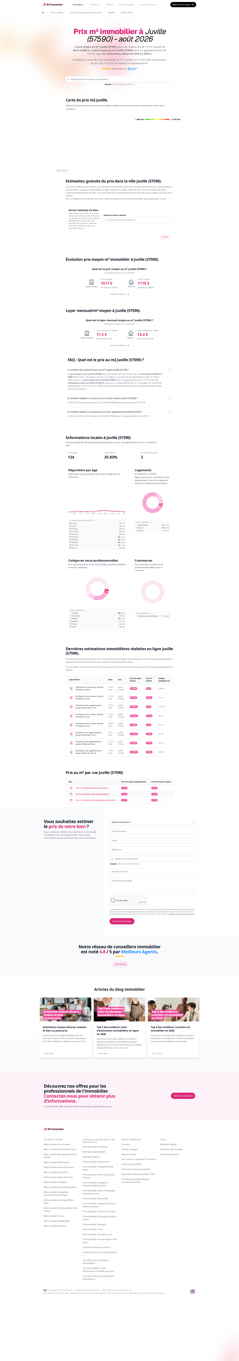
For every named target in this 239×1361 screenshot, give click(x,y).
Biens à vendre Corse (54, 1216)
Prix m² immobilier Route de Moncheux (92, 788)
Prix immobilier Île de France (96, 1161)
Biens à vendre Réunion (55, 1226)
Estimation (78, 4)
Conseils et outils (147, 4)
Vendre (109, 4)
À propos (125, 1144)
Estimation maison (91, 1156)
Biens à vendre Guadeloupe (57, 1221)
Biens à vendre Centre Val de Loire (60, 1149)
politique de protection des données (181, 914)
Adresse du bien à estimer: (115, 215)
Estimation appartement (94, 1151)
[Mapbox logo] (62, 170)
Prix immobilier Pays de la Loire (97, 1234)
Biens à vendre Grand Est (55, 1172)
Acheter (94, 4)
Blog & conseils (128, 1154)
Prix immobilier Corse (93, 1229)
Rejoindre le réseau (181, 4)
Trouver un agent (126, 4)
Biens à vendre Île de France (57, 1144)
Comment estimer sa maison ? (97, 1247)
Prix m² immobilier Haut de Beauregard (92, 794)
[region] (119, 144)
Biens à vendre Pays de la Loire (58, 1177)
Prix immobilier (57, 12)
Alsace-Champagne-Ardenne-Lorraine (86, 12)
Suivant (165, 237)
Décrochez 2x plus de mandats (135, 1169)
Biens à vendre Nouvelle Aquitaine (60, 1187)
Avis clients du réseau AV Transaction (138, 1159)
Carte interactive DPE (131, 1164)
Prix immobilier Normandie (95, 1198)
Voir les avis (120, 964)
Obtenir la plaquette (183, 1095)
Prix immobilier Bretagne (94, 1224)
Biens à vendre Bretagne (55, 1182)
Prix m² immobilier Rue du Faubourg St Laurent (95, 800)
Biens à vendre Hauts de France (58, 1167)
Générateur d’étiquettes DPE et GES (138, 1174)
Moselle (111, 12)
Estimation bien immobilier (95, 1146)
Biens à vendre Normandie (56, 1162)
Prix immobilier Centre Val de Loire (99, 1211)
